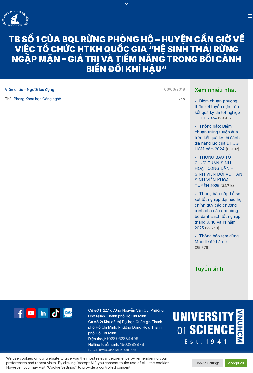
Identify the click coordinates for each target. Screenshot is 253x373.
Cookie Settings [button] (207, 363)
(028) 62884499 (122, 338)
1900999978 (132, 344)
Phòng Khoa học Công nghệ (37, 98)
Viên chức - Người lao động (29, 89)
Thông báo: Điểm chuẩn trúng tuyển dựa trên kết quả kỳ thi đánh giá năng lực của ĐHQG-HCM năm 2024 (217, 137)
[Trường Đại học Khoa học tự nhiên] (43, 313)
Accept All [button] (236, 363)
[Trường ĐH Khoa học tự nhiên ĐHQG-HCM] (19, 313)
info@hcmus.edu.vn (117, 350)
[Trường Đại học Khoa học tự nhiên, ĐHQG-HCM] (31, 313)
